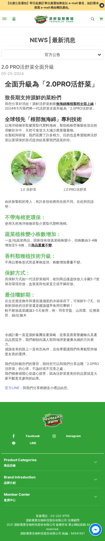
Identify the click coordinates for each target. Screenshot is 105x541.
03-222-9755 (60, 516)
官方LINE (12, 388)
